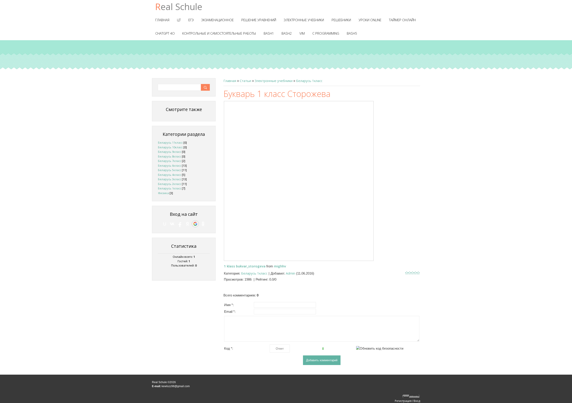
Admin (290, 273)
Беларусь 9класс (169, 152)
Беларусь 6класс (169, 166)
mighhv (280, 266)
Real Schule (178, 6)
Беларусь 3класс (169, 179)
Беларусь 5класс (169, 170)
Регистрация (403, 401)
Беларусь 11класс (170, 143)
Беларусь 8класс (169, 156)
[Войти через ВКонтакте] (172, 223)
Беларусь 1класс (309, 80)
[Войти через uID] (164, 223)
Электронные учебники (273, 80)
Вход (417, 401)
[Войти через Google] (195, 223)
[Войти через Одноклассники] (203, 223)
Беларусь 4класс (169, 175)
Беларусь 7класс (169, 161)
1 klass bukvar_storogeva (244, 266)
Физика (163, 193)
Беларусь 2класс (169, 184)
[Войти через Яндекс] (187, 223)
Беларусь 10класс (170, 147)
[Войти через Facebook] (180, 223)
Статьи (245, 80)
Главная (229, 80)
